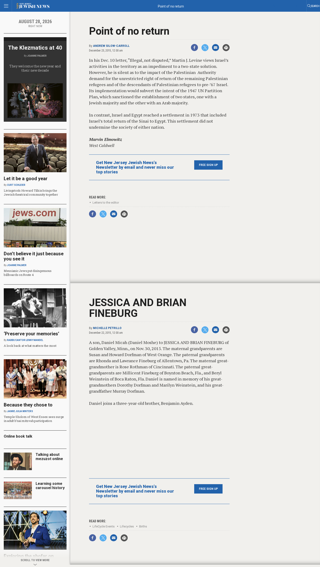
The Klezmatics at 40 (35, 47)
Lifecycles (127, 526)
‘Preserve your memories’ (31, 334)
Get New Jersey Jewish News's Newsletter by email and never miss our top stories (135, 167)
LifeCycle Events (104, 526)
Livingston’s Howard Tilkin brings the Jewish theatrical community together (31, 192)
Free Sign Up (208, 165)
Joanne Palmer (37, 56)
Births (143, 526)
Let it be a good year (26, 178)
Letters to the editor (106, 202)
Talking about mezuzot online (49, 456)
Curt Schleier (16, 185)
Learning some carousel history (50, 485)
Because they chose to (28, 405)
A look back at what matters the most (30, 346)
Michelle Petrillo (107, 328)
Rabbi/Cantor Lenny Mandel (25, 340)
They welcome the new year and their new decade (35, 68)
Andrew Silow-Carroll (111, 46)
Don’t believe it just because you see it (33, 256)
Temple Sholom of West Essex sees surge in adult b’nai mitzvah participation (34, 419)
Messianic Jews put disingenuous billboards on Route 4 (28, 273)
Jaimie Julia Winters (20, 411)
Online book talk (18, 436)
